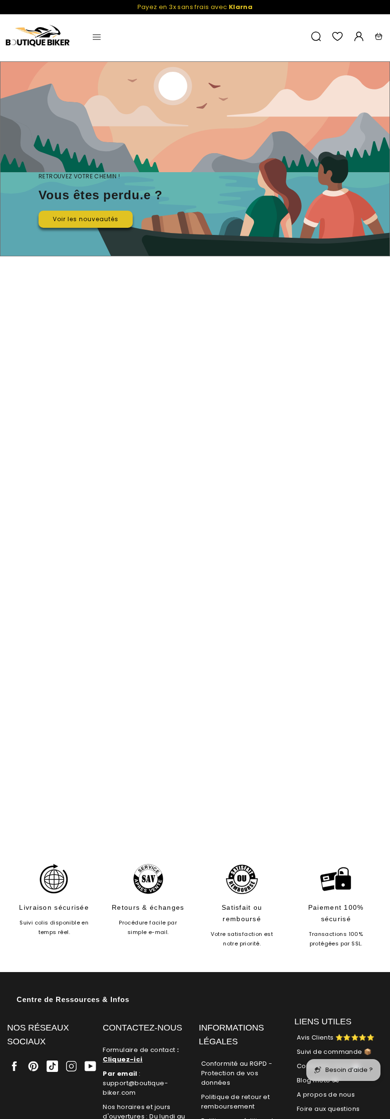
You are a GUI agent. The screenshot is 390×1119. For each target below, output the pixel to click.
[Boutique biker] (38, 36)
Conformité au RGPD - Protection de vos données (237, 1073)
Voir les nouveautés (85, 219)
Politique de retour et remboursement (235, 1101)
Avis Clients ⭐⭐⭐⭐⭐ (335, 1037)
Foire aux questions (328, 1108)
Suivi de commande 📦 (334, 1051)
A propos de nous (326, 1094)
